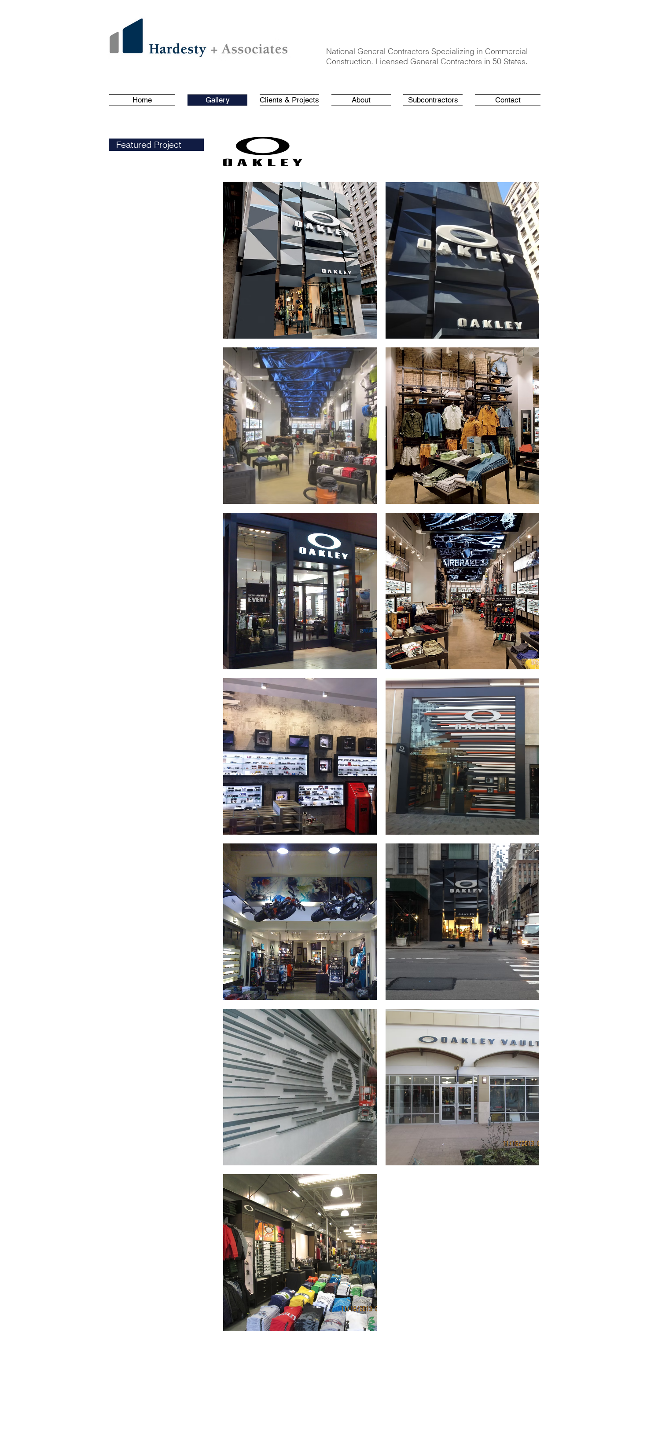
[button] (289, 100)
